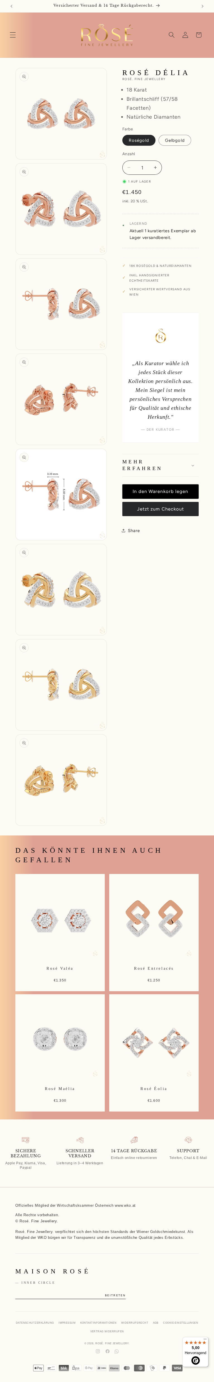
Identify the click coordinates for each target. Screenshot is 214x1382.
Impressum (67, 1322)
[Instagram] (97, 1351)
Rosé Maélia (60, 1088)
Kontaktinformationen (98, 1322)
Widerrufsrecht (134, 1322)
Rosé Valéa (60, 968)
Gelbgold (175, 140)
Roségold (139, 140)
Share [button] (134, 530)
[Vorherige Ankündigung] (11, 6)
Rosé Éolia (153, 1088)
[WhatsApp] (117, 1351)
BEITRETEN (115, 1295)
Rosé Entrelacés (154, 968)
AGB (156, 1322)
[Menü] (205, 1340)
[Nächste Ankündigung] (202, 6)
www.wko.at (125, 1206)
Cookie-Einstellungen (180, 1322)
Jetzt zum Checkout (160, 509)
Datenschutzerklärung (35, 1322)
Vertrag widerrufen (107, 1331)
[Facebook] (107, 1351)
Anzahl (128, 153)
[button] (13, 35)
